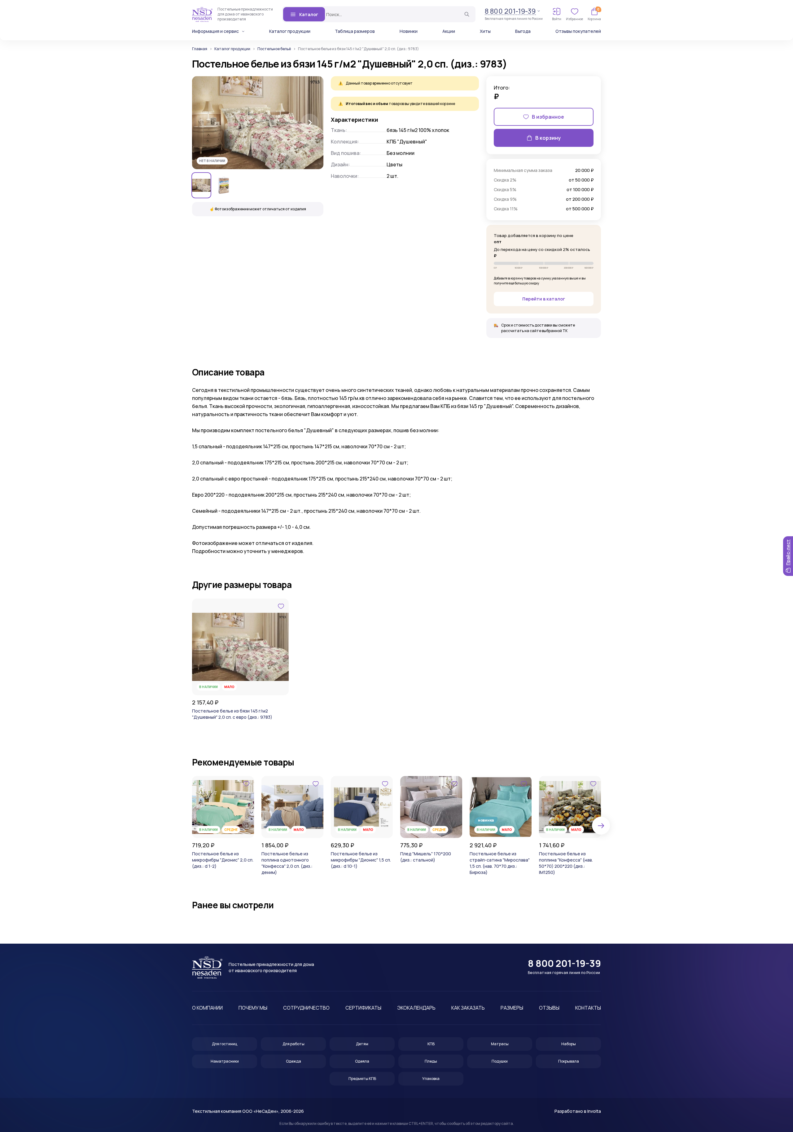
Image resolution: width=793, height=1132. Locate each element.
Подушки (500, 1061)
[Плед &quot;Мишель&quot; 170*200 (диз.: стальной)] (431, 807)
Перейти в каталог (543, 299)
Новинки (409, 31)
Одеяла (362, 1061)
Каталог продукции (289, 31)
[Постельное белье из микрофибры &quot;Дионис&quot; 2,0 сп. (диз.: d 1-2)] (223, 807)
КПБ (431, 1043)
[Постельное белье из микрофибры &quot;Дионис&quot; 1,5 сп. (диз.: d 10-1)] (362, 807)
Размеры (512, 1007)
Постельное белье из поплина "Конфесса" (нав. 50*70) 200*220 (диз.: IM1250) (566, 863)
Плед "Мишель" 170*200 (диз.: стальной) (425, 857)
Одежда (293, 1061)
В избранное (548, 116)
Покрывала (568, 1061)
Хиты (485, 31)
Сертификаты (363, 1007)
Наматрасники (225, 1061)
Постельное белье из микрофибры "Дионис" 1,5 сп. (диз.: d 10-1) (361, 860)
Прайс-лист (788, 552)
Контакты (588, 1007)
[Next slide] (310, 123)
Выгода (523, 31)
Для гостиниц (224, 1043)
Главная (199, 48)
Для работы (293, 1043)
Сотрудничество (306, 1007)
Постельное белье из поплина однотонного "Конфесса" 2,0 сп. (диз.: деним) (287, 863)
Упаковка (431, 1078)
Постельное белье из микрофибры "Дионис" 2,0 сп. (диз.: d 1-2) (222, 860)
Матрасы (500, 1043)
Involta (594, 1111)
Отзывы (549, 1007)
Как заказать (468, 1007)
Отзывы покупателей (578, 31)
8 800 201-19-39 (510, 11)
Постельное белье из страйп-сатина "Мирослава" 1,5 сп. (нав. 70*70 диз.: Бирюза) (500, 863)
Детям (362, 1043)
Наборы (568, 1043)
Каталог (308, 14)
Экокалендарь (416, 1007)
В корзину (548, 137)
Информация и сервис (215, 31)
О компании (207, 1007)
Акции (448, 31)
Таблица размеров (355, 31)
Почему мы (253, 1007)
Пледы (431, 1061)
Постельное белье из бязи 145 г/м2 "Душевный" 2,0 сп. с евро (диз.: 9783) (232, 714)
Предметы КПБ (362, 1078)
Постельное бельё (274, 48)
